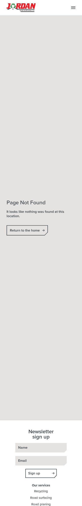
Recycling (41, 491)
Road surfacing (41, 497)
